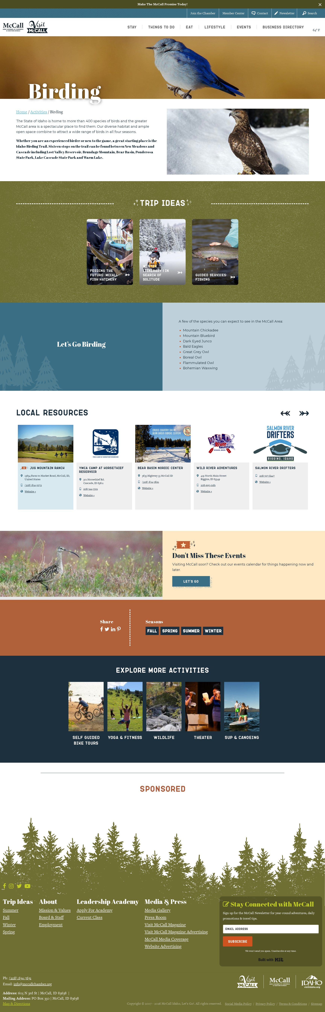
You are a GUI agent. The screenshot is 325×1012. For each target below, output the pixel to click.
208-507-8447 (267, 475)
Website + (30, 491)
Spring (9, 932)
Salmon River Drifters (275, 468)
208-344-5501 (90, 489)
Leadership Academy (108, 901)
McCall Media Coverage (166, 939)
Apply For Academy (94, 910)
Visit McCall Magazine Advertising (176, 932)
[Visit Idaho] (311, 981)
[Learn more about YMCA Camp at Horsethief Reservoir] (104, 443)
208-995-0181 (208, 485)
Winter (9, 925)
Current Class (90, 917)
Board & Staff (51, 917)
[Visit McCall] (247, 981)
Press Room (155, 917)
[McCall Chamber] (13, 26)
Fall (6, 917)
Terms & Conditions (293, 1003)
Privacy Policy (265, 1003)
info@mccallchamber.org (33, 984)
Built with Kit (270, 959)
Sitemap (316, 1003)
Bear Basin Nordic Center (160, 468)
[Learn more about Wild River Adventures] (221, 443)
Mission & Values (55, 910)
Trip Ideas (18, 901)
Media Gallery (157, 910)
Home (21, 112)
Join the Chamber (203, 13)
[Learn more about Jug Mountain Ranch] (45, 443)
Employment (51, 925)
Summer (10, 910)
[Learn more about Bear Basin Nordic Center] (163, 443)
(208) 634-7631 (20, 978)
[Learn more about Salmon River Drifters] (280, 443)
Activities (38, 112)
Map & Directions (16, 1003)
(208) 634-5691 (150, 482)
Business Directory (283, 27)
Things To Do (161, 27)
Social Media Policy (238, 1003)
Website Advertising (163, 946)
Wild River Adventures (216, 468)
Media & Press (166, 901)
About (48, 901)
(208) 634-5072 (33, 485)
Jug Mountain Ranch (47, 468)
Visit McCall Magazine (165, 925)
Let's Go (191, 581)
